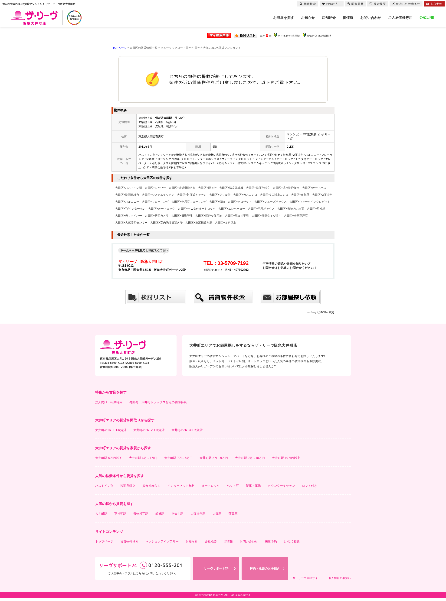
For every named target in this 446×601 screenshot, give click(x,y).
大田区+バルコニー (127, 201)
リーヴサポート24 (216, 568)
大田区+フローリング (155, 201)
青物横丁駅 (140, 513)
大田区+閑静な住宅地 (208, 215)
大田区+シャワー (155, 187)
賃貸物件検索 (129, 541)
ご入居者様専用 (400, 17)
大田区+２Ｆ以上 (225, 222)
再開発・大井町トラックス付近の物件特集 (158, 402)
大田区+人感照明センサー (131, 222)
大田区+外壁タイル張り (266, 215)
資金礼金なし (151, 485)
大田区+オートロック (161, 208)
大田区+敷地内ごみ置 (290, 208)
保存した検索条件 (408, 4)
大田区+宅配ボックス (261, 208)
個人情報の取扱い (339, 578)
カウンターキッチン (281, 485)
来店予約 (271, 541)
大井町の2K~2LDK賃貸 (148, 430)
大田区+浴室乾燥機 (231, 187)
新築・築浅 (253, 485)
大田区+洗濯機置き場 (198, 222)
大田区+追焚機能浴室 (182, 187)
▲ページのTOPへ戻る (320, 312)
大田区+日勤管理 (182, 215)
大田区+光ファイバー (128, 215)
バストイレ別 (104, 485)
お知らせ (308, 17)
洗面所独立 (127, 485)
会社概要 (211, 541)
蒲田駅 (233, 513)
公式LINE (427, 17)
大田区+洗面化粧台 (127, 194)
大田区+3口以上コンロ (274, 194)
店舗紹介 (329, 17)
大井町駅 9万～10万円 (250, 458)
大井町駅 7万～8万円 (178, 458)
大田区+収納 (217, 201)
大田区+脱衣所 (207, 187)
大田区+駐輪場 (316, 208)
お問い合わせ (370, 17)
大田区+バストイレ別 (128, 187)
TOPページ (120, 47)
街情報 (348, 17)
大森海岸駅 (198, 513)
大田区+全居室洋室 (296, 215)
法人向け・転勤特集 (108, 402)
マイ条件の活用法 (289, 36)
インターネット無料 (181, 485)
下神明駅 (120, 513)
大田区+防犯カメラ (157, 215)
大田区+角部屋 (300, 194)
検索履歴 (380, 4)
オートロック (211, 485)
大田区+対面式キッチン (192, 194)
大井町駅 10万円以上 (286, 458)
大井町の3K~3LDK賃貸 (187, 430)
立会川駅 (177, 513)
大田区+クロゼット (240, 201)
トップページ (104, 541)
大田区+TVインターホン (130, 208)
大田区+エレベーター (231, 208)
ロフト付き (309, 485)
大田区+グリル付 (219, 194)
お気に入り (333, 4)
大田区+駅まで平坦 (237, 215)
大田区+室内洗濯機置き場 (166, 222)
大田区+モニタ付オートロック (197, 208)
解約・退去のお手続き (265, 568)
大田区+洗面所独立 (258, 187)
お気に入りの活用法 (318, 36)
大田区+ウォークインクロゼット (309, 201)
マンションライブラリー (162, 541)
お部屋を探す (283, 17)
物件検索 (310, 4)
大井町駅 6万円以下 (108, 458)
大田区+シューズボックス (270, 201)
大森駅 (217, 513)
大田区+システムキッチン (158, 194)
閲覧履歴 (357, 4)
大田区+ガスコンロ (245, 194)
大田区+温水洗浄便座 (286, 187)
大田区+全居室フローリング (189, 201)
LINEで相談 (292, 541)
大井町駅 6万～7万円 (143, 458)
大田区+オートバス (314, 187)
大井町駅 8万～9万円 (214, 458)
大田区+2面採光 (322, 194)
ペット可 (233, 485)
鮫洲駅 (159, 513)
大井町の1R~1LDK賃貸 (110, 430)
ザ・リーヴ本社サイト (307, 578)
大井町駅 (101, 513)
